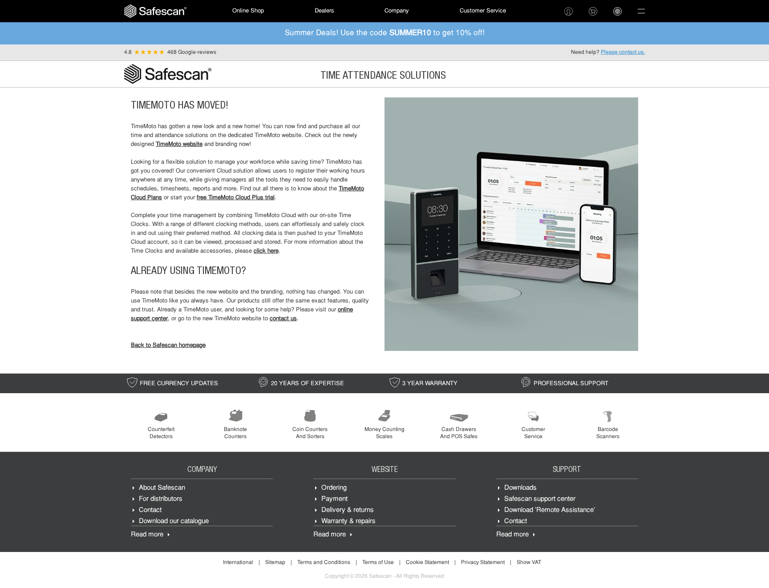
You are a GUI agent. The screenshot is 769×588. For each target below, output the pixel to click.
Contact (150, 510)
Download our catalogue (174, 521)
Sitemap (275, 562)
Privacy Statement (483, 562)
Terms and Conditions (323, 562)
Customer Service (483, 11)
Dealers (324, 11)
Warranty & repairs (348, 521)
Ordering (334, 488)
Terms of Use (378, 562)
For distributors (160, 499)
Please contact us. (623, 52)
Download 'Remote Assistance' (549, 510)
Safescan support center (539, 499)
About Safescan (162, 488)
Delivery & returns (347, 510)
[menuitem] (155, 11)
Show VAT (529, 562)
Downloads (520, 488)
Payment (334, 499)
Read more (147, 535)
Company (396, 11)
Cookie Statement (427, 562)
